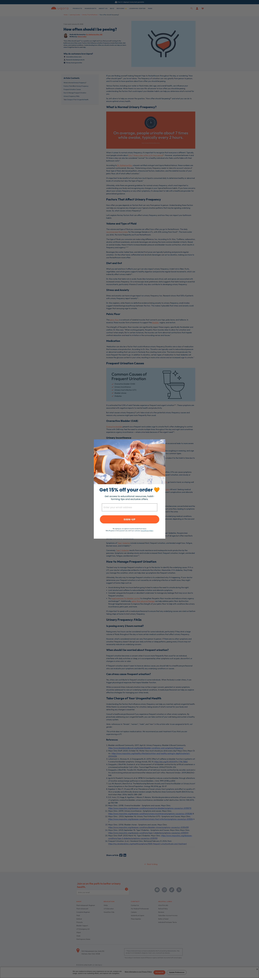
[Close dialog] (161, 441)
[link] (129, 461)
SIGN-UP (129, 519)
